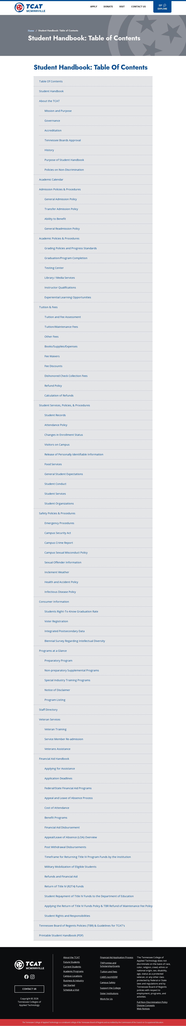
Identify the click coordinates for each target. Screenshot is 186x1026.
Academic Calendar (51, 179)
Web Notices (143, 1008)
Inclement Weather (57, 572)
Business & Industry (73, 980)
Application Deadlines (58, 778)
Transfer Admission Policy (61, 209)
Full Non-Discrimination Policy (152, 1002)
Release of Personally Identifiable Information (74, 454)
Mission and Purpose (58, 111)
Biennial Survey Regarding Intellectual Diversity (75, 641)
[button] (162, 7)
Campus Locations (72, 975)
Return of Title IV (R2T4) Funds (64, 886)
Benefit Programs (56, 817)
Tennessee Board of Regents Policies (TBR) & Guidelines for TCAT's (82, 925)
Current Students (72, 966)
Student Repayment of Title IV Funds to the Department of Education (89, 896)
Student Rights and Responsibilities (67, 916)
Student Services (55, 493)
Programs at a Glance (53, 651)
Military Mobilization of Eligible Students (70, 867)
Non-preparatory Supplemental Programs (72, 670)
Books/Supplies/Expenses (61, 346)
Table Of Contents (51, 81)
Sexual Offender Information (63, 562)
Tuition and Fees (108, 971)
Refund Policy (53, 385)
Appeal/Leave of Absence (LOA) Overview (71, 837)
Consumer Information (54, 601)
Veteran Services (49, 719)
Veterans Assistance (57, 749)
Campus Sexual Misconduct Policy (66, 552)
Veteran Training (55, 729)
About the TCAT (49, 101)
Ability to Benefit (55, 219)
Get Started (69, 985)
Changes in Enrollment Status (64, 435)
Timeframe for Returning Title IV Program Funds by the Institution (88, 857)
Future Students (71, 962)
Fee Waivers (52, 356)
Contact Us (138, 6)
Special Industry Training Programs (67, 680)
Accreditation (53, 130)
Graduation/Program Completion (66, 258)
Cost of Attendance (57, 808)
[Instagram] (32, 977)
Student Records (55, 415)
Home (31, 30)
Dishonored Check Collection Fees (66, 376)
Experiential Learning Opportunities (68, 297)
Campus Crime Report (59, 543)
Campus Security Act (58, 533)
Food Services (53, 464)
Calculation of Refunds (59, 395)
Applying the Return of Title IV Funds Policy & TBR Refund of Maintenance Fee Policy (99, 906)
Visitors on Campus (57, 444)
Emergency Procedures (59, 523)
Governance (52, 120)
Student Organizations (59, 503)
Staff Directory (48, 709)
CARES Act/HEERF (109, 977)
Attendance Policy (56, 425)
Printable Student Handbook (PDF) (61, 935)
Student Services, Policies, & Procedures (64, 405)
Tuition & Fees (48, 307)
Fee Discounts (53, 366)
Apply (93, 6)
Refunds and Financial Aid (61, 876)
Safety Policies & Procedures (57, 513)
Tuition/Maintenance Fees (61, 327)
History (49, 150)
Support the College (110, 987)
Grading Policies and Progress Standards (71, 248)
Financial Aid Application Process (116, 957)
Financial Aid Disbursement (62, 827)
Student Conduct (55, 484)
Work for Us (106, 998)
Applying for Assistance (60, 768)
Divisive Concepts (146, 1005)
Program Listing (55, 700)
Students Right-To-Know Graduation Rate (71, 611)
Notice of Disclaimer (57, 690)
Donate (108, 6)
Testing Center (54, 268)
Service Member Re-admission (64, 739)
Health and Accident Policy (61, 582)
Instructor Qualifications (60, 287)
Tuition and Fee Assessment (63, 317)
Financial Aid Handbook (54, 759)
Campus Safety (107, 982)
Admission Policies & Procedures (60, 189)
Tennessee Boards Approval (63, 140)
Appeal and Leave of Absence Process (69, 798)
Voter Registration (56, 621)
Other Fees (52, 336)
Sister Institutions (109, 993)
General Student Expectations (64, 474)
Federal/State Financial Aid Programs (68, 788)
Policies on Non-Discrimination (64, 170)
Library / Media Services (60, 278)
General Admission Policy (61, 199)
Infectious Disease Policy (60, 592)
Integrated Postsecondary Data (65, 631)
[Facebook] (26, 977)
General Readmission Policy (62, 228)
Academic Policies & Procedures (59, 238)
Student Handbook (51, 91)
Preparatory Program (58, 660)
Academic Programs (73, 971)
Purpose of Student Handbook (64, 160)
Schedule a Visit (71, 989)
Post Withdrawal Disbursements (65, 847)
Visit (122, 6)
